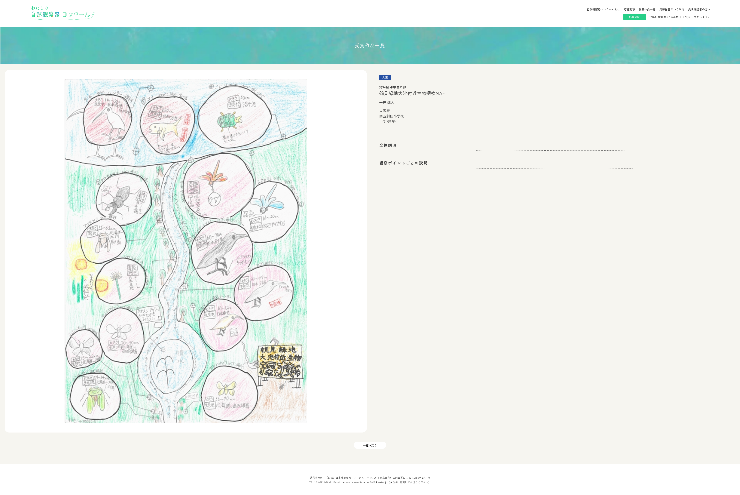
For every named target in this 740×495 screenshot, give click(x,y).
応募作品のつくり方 (671, 9)
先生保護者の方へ (699, 9)
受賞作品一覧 (647, 9)
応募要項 (629, 9)
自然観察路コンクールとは (603, 9)
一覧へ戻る (370, 445)
